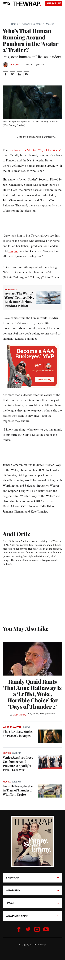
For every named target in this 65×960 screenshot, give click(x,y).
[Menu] (6, 4)
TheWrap (12, 877)
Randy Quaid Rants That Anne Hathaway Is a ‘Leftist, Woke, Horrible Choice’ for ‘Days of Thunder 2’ (32, 693)
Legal (10, 903)
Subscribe (53, 3)
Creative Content (31, 23)
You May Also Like (25, 628)
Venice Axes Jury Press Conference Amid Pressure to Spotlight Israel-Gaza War (18, 763)
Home (14, 23)
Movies (50, 23)
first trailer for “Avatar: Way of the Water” (35, 150)
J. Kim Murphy (19, 714)
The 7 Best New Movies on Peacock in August (18, 734)
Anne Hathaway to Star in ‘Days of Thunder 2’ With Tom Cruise (18, 790)
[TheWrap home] (27, 4)
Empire (13, 251)
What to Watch (12, 727)
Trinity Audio (35, 137)
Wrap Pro (13, 890)
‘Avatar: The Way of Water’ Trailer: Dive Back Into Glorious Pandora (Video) (19, 299)
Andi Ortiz (14, 64)
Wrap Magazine (17, 915)
